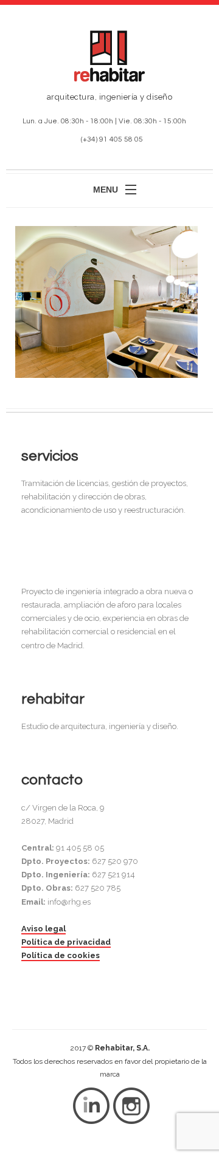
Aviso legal (43, 928)
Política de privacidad (66, 942)
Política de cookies (60, 955)
